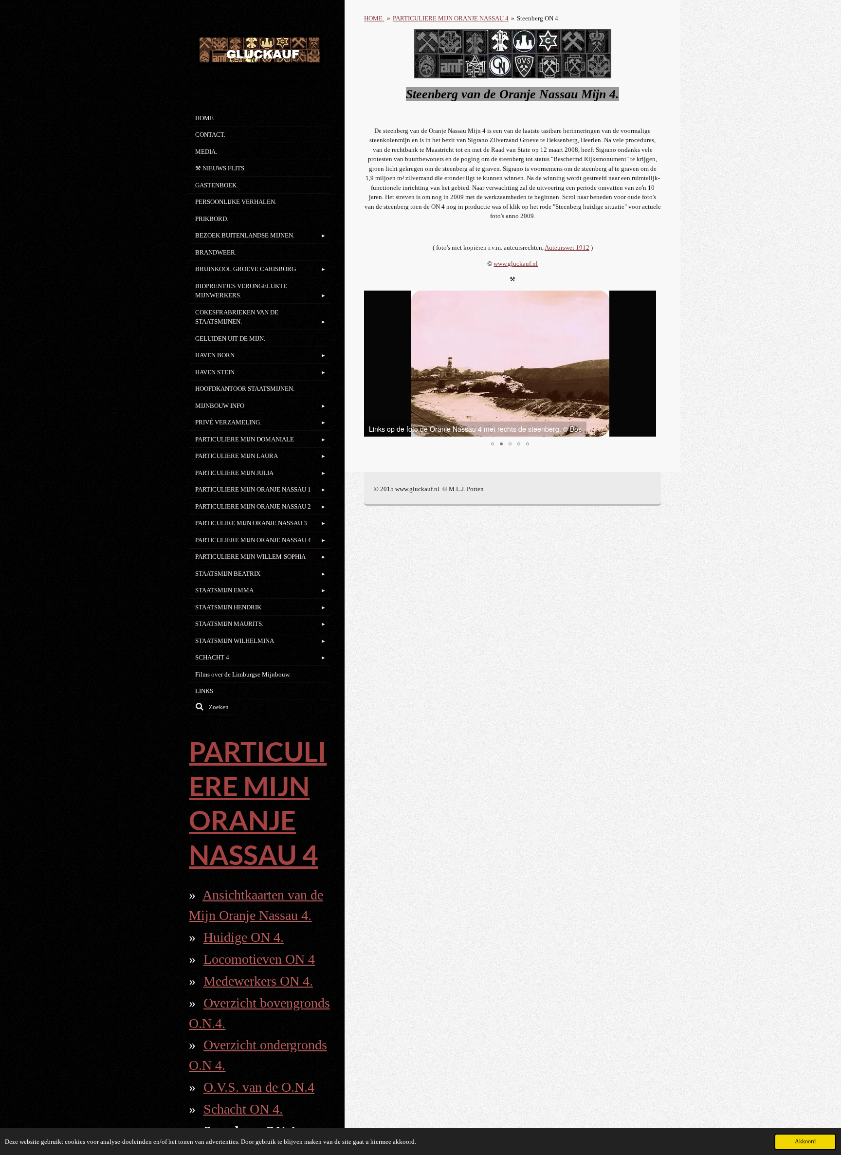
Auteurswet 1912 (567, 247)
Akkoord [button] (805, 1141)
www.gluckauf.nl (516, 263)
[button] (647, 299)
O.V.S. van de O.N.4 (258, 1087)
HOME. (374, 18)
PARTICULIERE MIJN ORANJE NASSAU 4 (451, 18)
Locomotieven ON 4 (259, 959)
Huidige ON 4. (243, 937)
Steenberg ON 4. (538, 18)
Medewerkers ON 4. (258, 981)
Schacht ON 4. (243, 1109)
